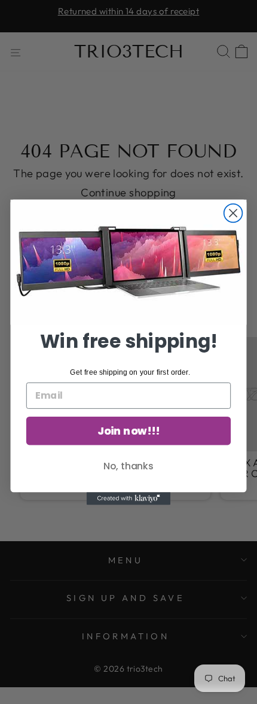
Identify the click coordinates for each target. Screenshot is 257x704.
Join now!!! (128, 430)
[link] (129, 261)
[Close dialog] (233, 213)
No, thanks (128, 465)
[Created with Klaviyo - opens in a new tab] (128, 498)
